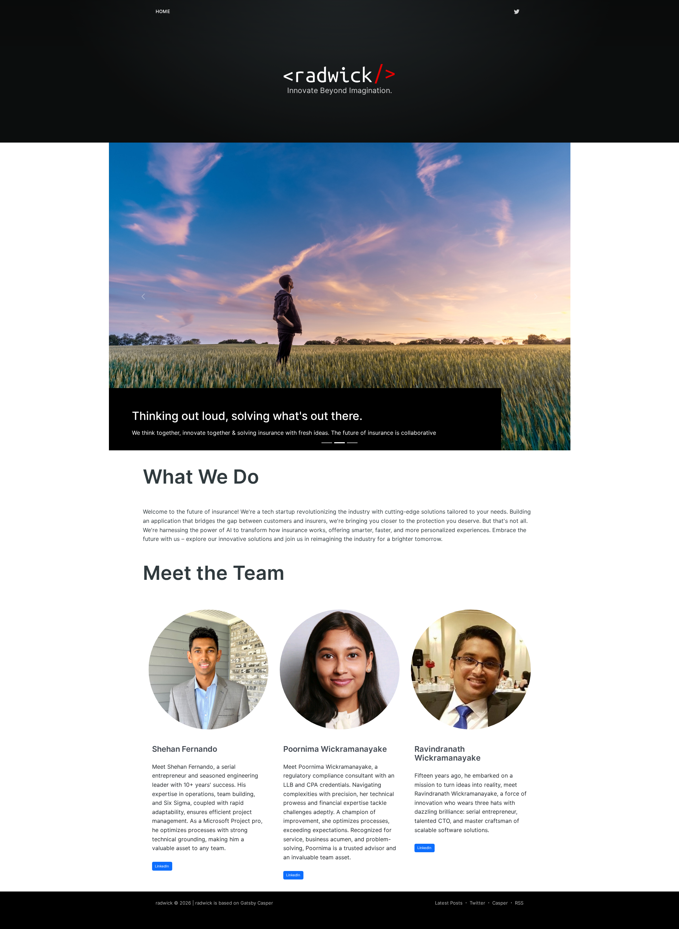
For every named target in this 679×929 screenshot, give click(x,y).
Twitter (477, 903)
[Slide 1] (326, 443)
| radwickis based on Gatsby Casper (232, 903)
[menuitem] (162, 11)
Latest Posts (449, 903)
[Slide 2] (339, 443)
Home (163, 11)
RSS (519, 903)
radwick (164, 903)
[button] (143, 296)
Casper (500, 903)
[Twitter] (516, 11)
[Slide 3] (352, 443)
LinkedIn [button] (162, 866)
